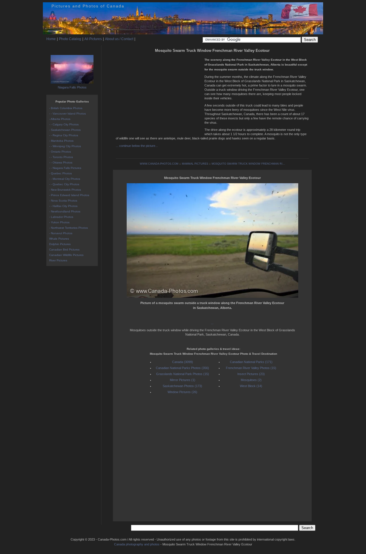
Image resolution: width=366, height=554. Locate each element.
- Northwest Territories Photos (68, 227)
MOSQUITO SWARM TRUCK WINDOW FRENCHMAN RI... (248, 163)
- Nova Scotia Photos (63, 200)
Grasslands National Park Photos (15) (182, 374)
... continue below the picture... (137, 145)
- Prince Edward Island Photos (69, 195)
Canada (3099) (182, 362)
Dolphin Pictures (60, 244)
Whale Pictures (59, 238)
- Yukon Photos (59, 222)
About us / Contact (119, 39)
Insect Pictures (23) (251, 374)
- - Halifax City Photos (63, 206)
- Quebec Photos (60, 173)
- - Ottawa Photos (60, 162)
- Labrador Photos (61, 216)
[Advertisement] (159, 94)
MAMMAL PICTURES (195, 163)
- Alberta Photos (59, 119)
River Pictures (58, 260)
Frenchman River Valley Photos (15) (251, 368)
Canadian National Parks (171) (251, 362)
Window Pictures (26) (182, 392)
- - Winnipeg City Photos (65, 146)
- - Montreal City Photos (64, 178)
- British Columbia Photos (65, 108)
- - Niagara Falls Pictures (65, 167)
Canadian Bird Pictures (64, 249)
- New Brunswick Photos (65, 189)
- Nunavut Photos (60, 233)
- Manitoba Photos (61, 140)
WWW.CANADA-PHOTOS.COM (159, 163)
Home (51, 39)
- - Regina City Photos (63, 135)
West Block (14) (251, 386)
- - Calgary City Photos (64, 124)
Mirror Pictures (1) (182, 380)
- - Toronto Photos (61, 157)
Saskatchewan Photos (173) (182, 386)
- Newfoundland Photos (64, 211)
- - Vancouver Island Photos (67, 113)
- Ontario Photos (60, 151)
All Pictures (93, 39)
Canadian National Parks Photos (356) (182, 368)
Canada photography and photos (137, 544)
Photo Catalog (70, 39)
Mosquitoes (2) (251, 380)
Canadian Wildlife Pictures (66, 255)
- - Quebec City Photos (64, 184)
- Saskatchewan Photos (65, 129)
